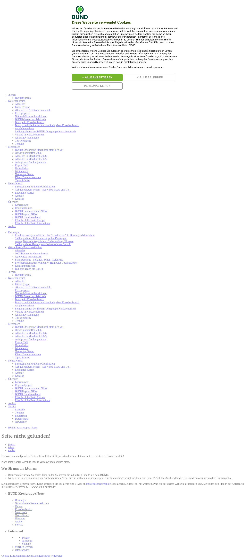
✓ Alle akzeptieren (97, 77)
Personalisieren (97, 85)
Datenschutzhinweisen (129, 67)
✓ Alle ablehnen (150, 77)
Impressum (157, 67)
